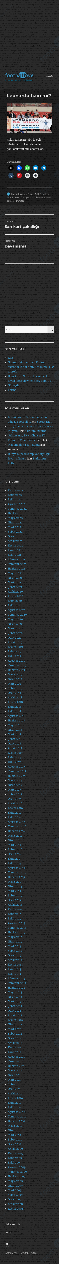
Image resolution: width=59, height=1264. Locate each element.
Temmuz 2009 (17, 1171)
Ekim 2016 (14, 812)
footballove (17, 194)
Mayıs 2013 (15, 992)
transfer (20, 200)
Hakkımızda (12, 1224)
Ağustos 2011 (16, 1056)
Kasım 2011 (15, 1047)
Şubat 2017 (15, 794)
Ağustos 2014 (16, 923)
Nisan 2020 (15, 623)
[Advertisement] (29, 36)
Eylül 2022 (14, 499)
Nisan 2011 (15, 1075)
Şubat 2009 (15, 1194)
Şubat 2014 (15, 950)
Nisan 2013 (15, 996)
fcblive (45, 194)
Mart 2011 (14, 1079)
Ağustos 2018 (16, 716)
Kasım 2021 (15, 545)
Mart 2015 (14, 890)
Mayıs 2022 (15, 518)
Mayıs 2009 (15, 1181)
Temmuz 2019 (17, 665)
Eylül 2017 (14, 762)
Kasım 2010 (15, 1098)
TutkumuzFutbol (36, 431)
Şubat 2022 (15, 531)
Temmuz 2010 (17, 1116)
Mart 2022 (14, 527)
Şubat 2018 (15, 739)
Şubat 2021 (15, 587)
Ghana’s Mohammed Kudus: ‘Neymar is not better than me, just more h (31, 367)
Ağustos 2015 (16, 867)
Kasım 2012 (15, 1019)
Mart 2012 (14, 1029)
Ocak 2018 (14, 743)
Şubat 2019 (15, 688)
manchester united (40, 197)
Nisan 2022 (15, 522)
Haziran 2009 (17, 1176)
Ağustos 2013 (16, 978)
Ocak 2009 (15, 1199)
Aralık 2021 (15, 541)
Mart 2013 (14, 1001)
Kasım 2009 (15, 1153)
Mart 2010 (14, 1135)
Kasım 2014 (15, 909)
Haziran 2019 (16, 669)
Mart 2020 (14, 628)
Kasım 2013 (15, 964)
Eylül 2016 (14, 817)
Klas (10, 357)
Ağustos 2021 (16, 559)
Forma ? (13, 390)
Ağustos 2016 (16, 821)
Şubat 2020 (15, 633)
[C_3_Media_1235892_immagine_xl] (29, 118)
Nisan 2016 (15, 840)
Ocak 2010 (14, 1144)
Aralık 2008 (15, 1204)
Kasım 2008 (15, 1208)
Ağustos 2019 (16, 660)
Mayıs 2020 (15, 619)
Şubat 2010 (15, 1139)
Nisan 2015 (15, 886)
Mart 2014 (14, 946)
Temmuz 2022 (17, 508)
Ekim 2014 (14, 914)
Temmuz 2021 (17, 564)
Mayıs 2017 (15, 780)
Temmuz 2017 (17, 771)
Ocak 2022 (14, 536)
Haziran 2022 (16, 513)
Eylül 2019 (14, 656)
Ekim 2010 (14, 1102)
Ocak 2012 (14, 1038)
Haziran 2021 (16, 568)
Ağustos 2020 (17, 610)
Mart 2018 (14, 734)
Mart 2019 (14, 683)
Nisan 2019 (15, 679)
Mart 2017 (14, 789)
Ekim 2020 (15, 600)
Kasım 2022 (15, 490)
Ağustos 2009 (17, 1167)
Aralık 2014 (15, 904)
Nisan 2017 (15, 785)
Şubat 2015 (15, 895)
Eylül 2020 (14, 605)
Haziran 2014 (16, 932)
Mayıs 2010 (15, 1125)
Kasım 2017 (15, 752)
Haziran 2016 (16, 831)
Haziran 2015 (16, 877)
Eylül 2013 (14, 973)
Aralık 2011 (15, 1042)
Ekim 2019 (14, 651)
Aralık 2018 (15, 697)
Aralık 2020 (15, 591)
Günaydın (14, 385)
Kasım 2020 (15, 596)
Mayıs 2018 (15, 725)
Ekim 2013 (14, 969)
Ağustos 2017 (16, 766)
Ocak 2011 (14, 1089)
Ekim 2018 (14, 706)
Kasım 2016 (15, 808)
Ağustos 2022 (17, 504)
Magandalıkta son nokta (24, 444)
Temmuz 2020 (17, 614)
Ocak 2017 (14, 798)
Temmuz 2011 (17, 1061)
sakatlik (11, 200)
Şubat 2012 (15, 1033)
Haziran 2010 (16, 1121)
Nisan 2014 (15, 941)
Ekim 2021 (14, 550)
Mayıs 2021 (15, 573)
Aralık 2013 (15, 960)
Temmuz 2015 (17, 872)
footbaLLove (11, 1253)
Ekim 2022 (15, 494)
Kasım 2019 (15, 646)
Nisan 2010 (15, 1130)
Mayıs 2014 (15, 937)
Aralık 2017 (15, 748)
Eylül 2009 (15, 1162)
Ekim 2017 (14, 757)
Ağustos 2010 (16, 1112)
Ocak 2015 (14, 900)
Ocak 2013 (14, 1010)
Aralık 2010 (15, 1093)
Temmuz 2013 (17, 983)
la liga (25, 197)
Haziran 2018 (16, 720)
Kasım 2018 (15, 702)
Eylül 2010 (14, 1107)
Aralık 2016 (15, 803)
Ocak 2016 (14, 854)
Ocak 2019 (14, 692)
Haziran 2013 (16, 987)
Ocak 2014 (14, 955)
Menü (49, 76)
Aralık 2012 (15, 1015)
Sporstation (44, 421)
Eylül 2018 (14, 711)
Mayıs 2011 (15, 1070)
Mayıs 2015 (15, 881)
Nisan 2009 (15, 1185)
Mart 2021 (14, 582)
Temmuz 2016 (17, 826)
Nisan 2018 (15, 729)
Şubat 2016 (15, 849)
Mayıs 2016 (15, 835)
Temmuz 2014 (17, 927)
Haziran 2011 (16, 1065)
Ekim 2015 (14, 858)
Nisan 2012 (15, 1024)
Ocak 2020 (14, 637)
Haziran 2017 (16, 775)
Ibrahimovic (13, 197)
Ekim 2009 (15, 1158)
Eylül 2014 (14, 918)
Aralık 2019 (15, 642)
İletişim (9, 1232)
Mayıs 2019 (15, 674)
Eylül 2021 (14, 554)
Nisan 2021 (15, 577)
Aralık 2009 (15, 1148)
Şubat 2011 (15, 1084)
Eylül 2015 (14, 863)
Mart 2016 (14, 844)
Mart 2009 (15, 1190)
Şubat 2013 (15, 1006)
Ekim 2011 (14, 1052)
